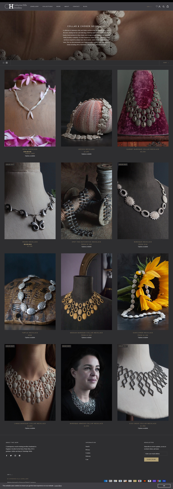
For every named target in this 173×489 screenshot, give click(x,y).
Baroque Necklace (143, 242)
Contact (76, 6)
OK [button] (164, 485)
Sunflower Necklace (143, 333)
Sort (165, 62)
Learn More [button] (58, 485)
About (66, 6)
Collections (48, 6)
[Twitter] (11, 455)
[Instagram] (15, 455)
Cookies (88, 453)
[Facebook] (6, 455)
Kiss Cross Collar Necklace (142, 423)
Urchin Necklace (86, 149)
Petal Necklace (30, 149)
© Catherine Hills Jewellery (18, 478)
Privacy (88, 449)
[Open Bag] (167, 6)
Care (87, 459)
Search (87, 446)
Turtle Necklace (30, 333)
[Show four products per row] (6, 63)
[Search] (164, 6)
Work (58, 6)
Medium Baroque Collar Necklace (86, 333)
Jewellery (34, 6)
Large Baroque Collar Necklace (30, 423)
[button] (28, 151)
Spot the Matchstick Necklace (86, 242)
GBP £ (148, 6)
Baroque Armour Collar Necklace (86, 423)
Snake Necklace (30, 242)
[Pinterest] (19, 455)
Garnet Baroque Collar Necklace (143, 149)
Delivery (88, 456)
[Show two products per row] (3, 63)
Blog (85, 6)
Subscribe (151, 459)
